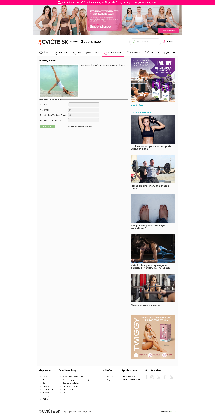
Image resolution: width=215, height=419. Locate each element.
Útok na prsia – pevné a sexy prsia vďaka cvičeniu (151, 147)
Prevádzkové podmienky (73, 377)
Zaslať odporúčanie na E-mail (53, 115)
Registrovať (111, 380)
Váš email (44, 110)
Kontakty (66, 393)
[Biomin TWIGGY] (153, 358)
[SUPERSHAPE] (91, 41)
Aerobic (46, 380)
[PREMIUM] (107, 34)
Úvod (45, 377)
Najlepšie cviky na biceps (145, 305)
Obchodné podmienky (72, 383)
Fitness (46, 386)
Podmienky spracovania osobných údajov (80, 380)
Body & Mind (48, 389)
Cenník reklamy (69, 389)
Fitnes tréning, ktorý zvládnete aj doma (150, 187)
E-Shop (172, 52)
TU (59, 2)
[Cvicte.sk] (53, 42)
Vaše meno (45, 104)
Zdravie (46, 393)
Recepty (46, 396)
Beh (44, 383)
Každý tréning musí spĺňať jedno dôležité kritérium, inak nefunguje (151, 266)
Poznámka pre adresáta (50, 120)
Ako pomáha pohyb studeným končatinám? (148, 227)
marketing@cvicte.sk (131, 379)
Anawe (173, 412)
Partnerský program (71, 386)
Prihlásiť (170, 41)
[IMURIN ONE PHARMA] (153, 101)
